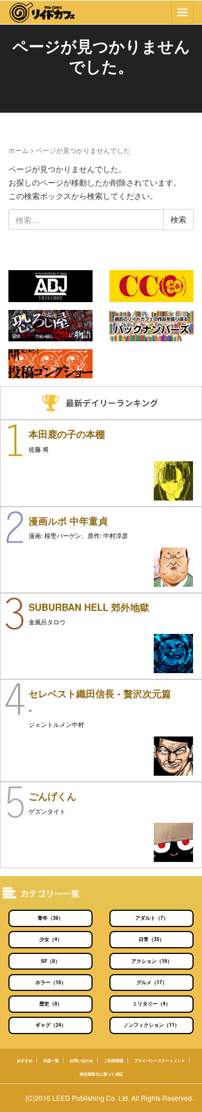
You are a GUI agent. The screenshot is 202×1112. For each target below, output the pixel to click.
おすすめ (25, 1060)
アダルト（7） (151, 917)
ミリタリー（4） (151, 1003)
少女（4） (50, 939)
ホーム (18, 150)
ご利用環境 (113, 1060)
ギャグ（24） (50, 1024)
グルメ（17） (151, 982)
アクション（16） (151, 961)
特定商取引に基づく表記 (101, 1074)
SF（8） (50, 961)
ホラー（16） (50, 982)
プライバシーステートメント (159, 1060)
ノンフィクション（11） (151, 1024)
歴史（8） (50, 1003)
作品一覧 (51, 1060)
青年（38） (50, 917)
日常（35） (151, 939)
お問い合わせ (81, 1060)
